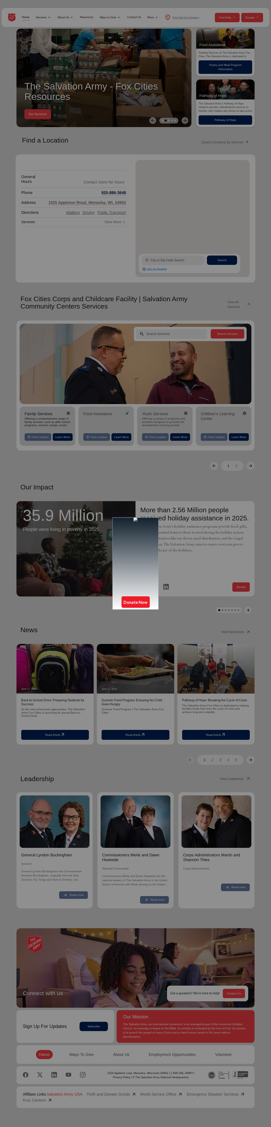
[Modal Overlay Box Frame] (135, 563)
